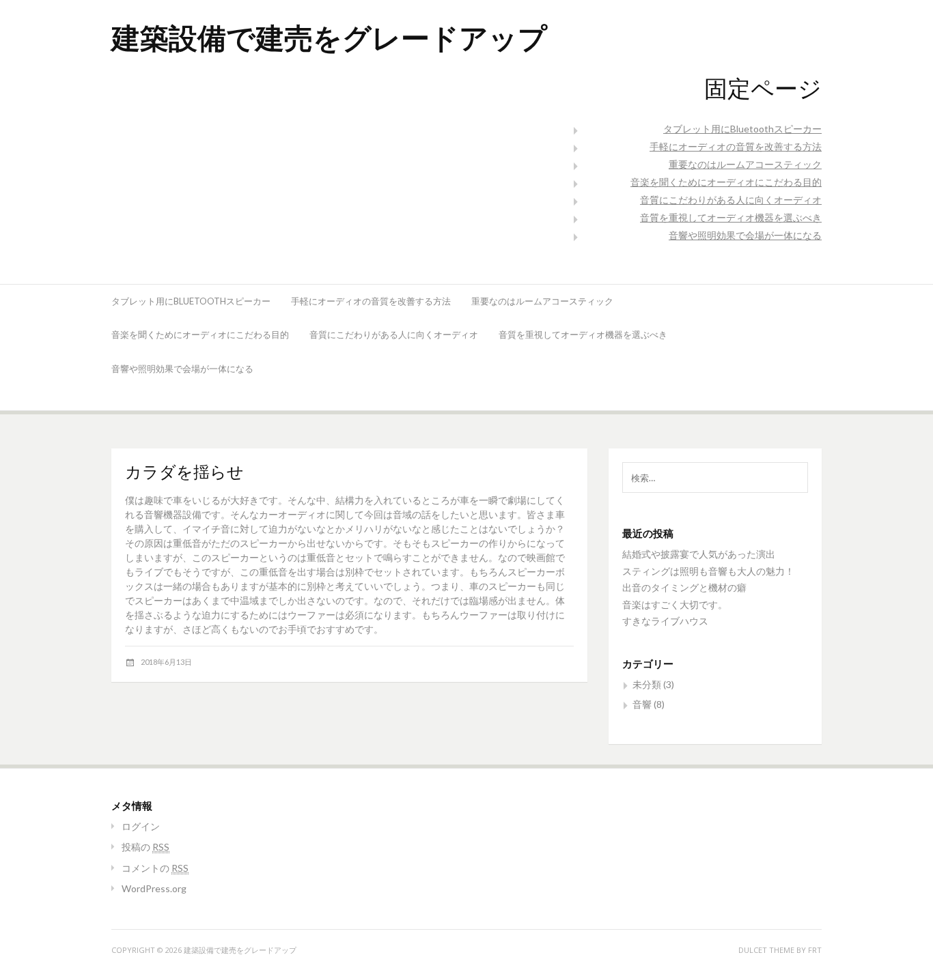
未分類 (646, 684)
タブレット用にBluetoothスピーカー (742, 128)
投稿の (145, 847)
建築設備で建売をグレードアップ (329, 37)
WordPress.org (154, 888)
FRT (815, 950)
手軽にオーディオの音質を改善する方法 (736, 146)
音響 (642, 704)
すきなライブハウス (665, 621)
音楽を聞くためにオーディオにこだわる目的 (726, 182)
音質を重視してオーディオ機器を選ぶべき (731, 217)
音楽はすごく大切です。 (674, 604)
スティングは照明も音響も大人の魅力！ (708, 571)
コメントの (155, 868)
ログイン (141, 826)
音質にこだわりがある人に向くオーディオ (731, 199)
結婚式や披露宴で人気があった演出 (698, 554)
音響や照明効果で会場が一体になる (745, 235)
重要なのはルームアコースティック (745, 164)
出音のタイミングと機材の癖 (684, 587)
